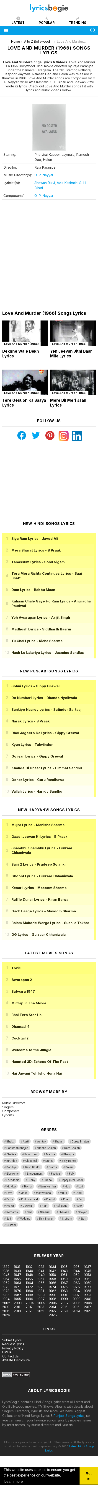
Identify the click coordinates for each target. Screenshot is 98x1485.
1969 (87, 1283)
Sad (29, 1212)
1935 (64, 1267)
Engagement (35, 1173)
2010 (5, 1307)
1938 (5, 1271)
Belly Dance (69, 1160)
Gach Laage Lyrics (43, 911)
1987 (17, 1295)
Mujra (63, 1193)
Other (78, 1193)
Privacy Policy (12, 1348)
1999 (64, 1299)
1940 (29, 1271)
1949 (41, 1275)
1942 (52, 1271)
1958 (52, 1279)
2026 (6, 1315)
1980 (29, 1291)
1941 (40, 1271)
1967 (64, 1283)
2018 (5, 1311)
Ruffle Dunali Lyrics (39, 899)
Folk (71, 1173)
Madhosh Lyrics (41, 629)
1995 (17, 1299)
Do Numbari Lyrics (44, 698)
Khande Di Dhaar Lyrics (46, 768)
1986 (6, 1295)
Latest (18, 23)
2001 (87, 1299)
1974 (52, 1287)
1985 (87, 1291)
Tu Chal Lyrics (36, 641)
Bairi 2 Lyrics (38, 864)
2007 (65, 1303)
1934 (52, 1267)
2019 (17, 1311)
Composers (11, 1111)
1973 (40, 1287)
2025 (88, 1311)
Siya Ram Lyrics (34, 538)
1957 (40, 1279)
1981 (40, 1291)
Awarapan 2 (21, 980)
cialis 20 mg (9, 1241)
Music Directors (14, 1103)
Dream (69, 1167)
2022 (53, 1311)
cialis (22, 1241)
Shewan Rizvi (44, 183)
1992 (76, 1295)
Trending (77, 23)
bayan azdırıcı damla (42, 1241)
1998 (52, 1299)
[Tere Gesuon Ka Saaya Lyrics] (25, 383)
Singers (8, 1107)
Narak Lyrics (30, 721)
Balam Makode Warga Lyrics (50, 923)
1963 (17, 1283)
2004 (30, 1303)
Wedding (24, 1218)
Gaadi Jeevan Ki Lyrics (39, 836)
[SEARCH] (93, 30)
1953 (87, 1275)
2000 (76, 1299)
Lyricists (8, 1115)
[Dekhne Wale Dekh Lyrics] (25, 333)
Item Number (48, 1186)
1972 (29, 1287)
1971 (17, 1287)
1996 (29, 1299)
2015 (64, 1307)
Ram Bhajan (72, 1148)
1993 (87, 1295)
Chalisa (11, 1154)
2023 (64, 1311)
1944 (76, 1271)
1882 (5, 1267)
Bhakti (10, 1141)
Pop (81, 1199)
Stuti (83, 1218)
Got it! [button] (89, 1476)
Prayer (10, 1205)
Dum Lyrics (33, 590)
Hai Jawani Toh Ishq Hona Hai (36, 1073)
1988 (29, 1295)
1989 (41, 1295)
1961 (87, 1279)
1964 (29, 1283)
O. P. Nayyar (43, 175)
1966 (52, 1283)
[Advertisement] (49, 255)
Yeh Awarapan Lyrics (40, 617)
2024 (76, 1311)
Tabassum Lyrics (38, 562)
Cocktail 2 (19, 1038)
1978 (6, 1291)
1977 (87, 1287)
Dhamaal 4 (20, 1026)
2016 (76, 1307)
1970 (6, 1287)
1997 (41, 1299)
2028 (53, 1315)
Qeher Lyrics (37, 779)
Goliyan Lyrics (37, 756)
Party (9, 1199)
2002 (6, 1303)
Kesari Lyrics (39, 888)
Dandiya (11, 1167)
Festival (56, 1173)
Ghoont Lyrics (42, 876)
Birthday (11, 1160)
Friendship (12, 1180)
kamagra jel (80, 1241)
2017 (87, 1307)
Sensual (45, 1212)
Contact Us (10, 1356)
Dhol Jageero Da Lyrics (45, 733)
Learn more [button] (13, 1481)
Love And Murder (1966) (21, 343)
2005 (41, 1303)
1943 (64, 1271)
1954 (5, 1279)
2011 (17, 1307)
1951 (64, 1275)
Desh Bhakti (32, 1167)
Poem (66, 1199)
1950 (52, 1275)
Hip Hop (11, 1186)
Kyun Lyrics (32, 744)
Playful (50, 1199)
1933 (40, 1267)
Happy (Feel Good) (72, 1180)
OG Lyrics (38, 934)
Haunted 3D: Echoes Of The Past (39, 1061)
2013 (40, 1307)
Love (9, 1193)
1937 (87, 1267)
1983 (64, 1291)
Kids (67, 1186)
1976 (76, 1287)
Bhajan (58, 1141)
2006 (53, 1303)
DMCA (7, 1352)
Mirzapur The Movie (28, 1003)
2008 (76, 1303)
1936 (76, 1267)
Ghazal (48, 1180)
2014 (52, 1307)
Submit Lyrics (12, 1340)
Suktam (11, 1225)
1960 (76, 1279)
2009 (88, 1303)
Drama (53, 1167)
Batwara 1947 (23, 991)
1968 (76, 1283)
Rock (79, 1205)
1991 (64, 1295)
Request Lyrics (13, 1344)
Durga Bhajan (80, 1141)
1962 (5, 1283)
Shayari (82, 1212)
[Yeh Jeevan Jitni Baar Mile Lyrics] (73, 333)
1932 (29, 1267)
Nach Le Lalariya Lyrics (47, 652)
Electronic (12, 1173)
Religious (61, 1205)
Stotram (67, 1218)
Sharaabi (64, 1212)
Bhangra (68, 1154)
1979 (17, 1291)
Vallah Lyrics (36, 791)
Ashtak (41, 1141)
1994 (6, 1299)
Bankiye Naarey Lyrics (46, 709)
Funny (31, 1180)
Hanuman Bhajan (17, 1148)
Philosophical (29, 1199)
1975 (64, 1287)
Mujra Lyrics (37, 825)
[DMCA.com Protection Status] (16, 1376)
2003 (18, 1303)
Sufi (8, 1218)
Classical (31, 1160)
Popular (47, 23)
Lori (80, 1186)
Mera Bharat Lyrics (36, 550)
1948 (29, 1275)
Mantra (50, 1154)
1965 (40, 1283)
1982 (52, 1291)
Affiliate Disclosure (16, 1360)
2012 (29, 1307)
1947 (17, 1275)
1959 (64, 1279)
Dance (49, 1160)
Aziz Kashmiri (67, 183)
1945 (87, 1271)
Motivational (44, 1193)
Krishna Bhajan (46, 1148)
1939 (17, 1271)
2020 (30, 1311)
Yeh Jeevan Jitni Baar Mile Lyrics (71, 353)
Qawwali (28, 1205)
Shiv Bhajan (46, 1218)
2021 (40, 1311)
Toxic (16, 968)
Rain (44, 1205)
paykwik (64, 1241)
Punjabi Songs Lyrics (69, 1416)
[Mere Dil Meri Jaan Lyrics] (73, 383)
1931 (17, 1267)
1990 (52, 1295)
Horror (28, 1186)
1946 (6, 1275)
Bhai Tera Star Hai (26, 1015)
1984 (76, 1291)
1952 (75, 1275)
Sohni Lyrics (35, 686)
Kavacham (31, 1154)
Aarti (26, 1141)
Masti (24, 1193)
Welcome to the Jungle (31, 1050)
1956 (29, 1279)
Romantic (12, 1212)
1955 (17, 1279)
